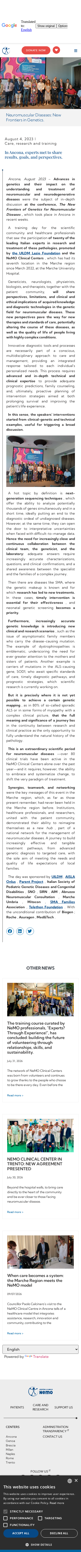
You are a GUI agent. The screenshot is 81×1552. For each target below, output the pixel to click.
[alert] (40, 1513)
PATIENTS (17, 1407)
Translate (41, 1356)
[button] (76, 51)
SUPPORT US (63, 1407)
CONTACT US (52, 1436)
